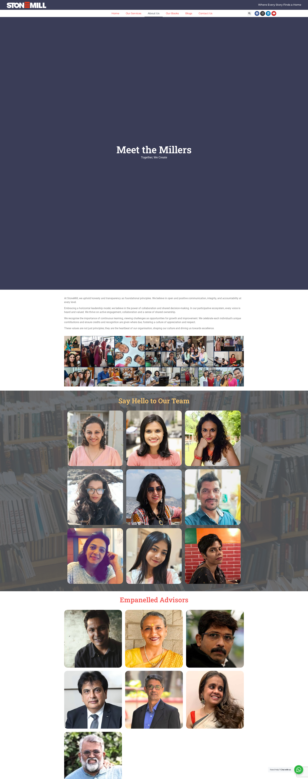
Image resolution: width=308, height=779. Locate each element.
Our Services (133, 13)
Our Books (172, 13)
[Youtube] (273, 13)
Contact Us (205, 13)
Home (115, 13)
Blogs (188, 13)
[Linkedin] (268, 13)
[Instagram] (262, 13)
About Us (153, 13)
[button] (249, 14)
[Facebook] (257, 13)
